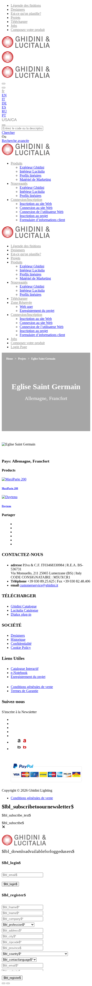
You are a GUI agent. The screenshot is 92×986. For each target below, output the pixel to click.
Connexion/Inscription (26, 200)
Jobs (14, 26)
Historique (18, 639)
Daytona (6, 506)
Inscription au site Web (36, 204)
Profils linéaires (30, 175)
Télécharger (19, 22)
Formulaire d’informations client (42, 220)
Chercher (8, 133)
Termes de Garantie (24, 691)
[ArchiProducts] (19, 742)
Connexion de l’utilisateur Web (41, 212)
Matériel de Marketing (35, 179)
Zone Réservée (21, 302)
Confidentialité (21, 643)
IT (3, 99)
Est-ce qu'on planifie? (26, 13)
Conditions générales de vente (32, 687)
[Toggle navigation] (3, 125)
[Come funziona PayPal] (46, 784)
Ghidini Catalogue (24, 606)
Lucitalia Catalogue (24, 610)
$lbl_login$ (10, 884)
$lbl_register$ (12, 977)
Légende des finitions (26, 5)
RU (4, 111)
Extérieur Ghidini (32, 167)
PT (4, 115)
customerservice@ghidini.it (39, 585)
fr (3, 91)
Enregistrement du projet (37, 311)
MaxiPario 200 (10, 488)
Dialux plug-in (21, 614)
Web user (26, 306)
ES (4, 107)
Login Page (19, 347)
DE (4, 103)
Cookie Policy (21, 647)
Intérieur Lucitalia (32, 171)
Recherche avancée (15, 141)
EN (4, 95)
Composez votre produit (28, 30)
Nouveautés (19, 183)
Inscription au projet (34, 216)
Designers (18, 9)
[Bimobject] (19, 749)
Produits (16, 163)
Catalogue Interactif (24, 669)
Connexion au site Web (36, 208)
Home (9, 358)
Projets (15, 18)
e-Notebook (19, 673)
